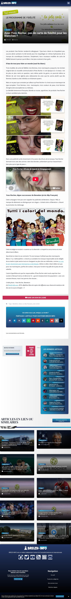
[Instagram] (44, 557)
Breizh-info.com (13, 285)
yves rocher (36, 304)
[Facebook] (21, 557)
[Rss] (38, 557)
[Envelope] (50, 557)
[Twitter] (27, 557)
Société (8, 30)
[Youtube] (32, 557)
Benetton (15, 304)
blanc (20, 304)
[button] (68, 3)
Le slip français (27, 304)
